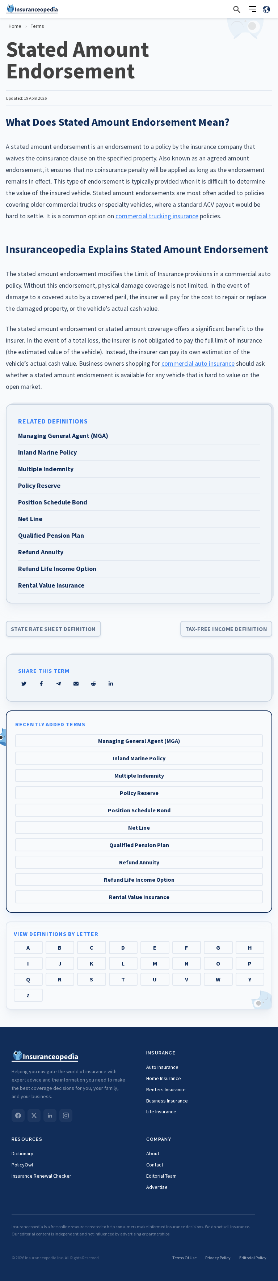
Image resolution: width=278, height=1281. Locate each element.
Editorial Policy (252, 1257)
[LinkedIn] (49, 1115)
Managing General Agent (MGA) (139, 740)
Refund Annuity (139, 862)
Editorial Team (161, 1176)
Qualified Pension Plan (139, 844)
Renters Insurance (166, 1089)
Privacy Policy (218, 1257)
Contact (154, 1164)
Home (15, 26)
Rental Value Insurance (139, 896)
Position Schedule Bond (139, 810)
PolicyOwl (22, 1164)
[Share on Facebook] (41, 683)
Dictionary (22, 1153)
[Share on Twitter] (24, 683)
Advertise (157, 1187)
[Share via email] (76, 683)
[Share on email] (93, 683)
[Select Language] (266, 9)
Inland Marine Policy (139, 758)
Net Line (139, 827)
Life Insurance (161, 1111)
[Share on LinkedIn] (111, 683)
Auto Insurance (162, 1067)
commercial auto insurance (198, 363)
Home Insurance (163, 1078)
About (152, 1153)
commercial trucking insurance (156, 216)
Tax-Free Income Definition (226, 628)
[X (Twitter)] (34, 1115)
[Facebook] (18, 1115)
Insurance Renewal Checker (41, 1176)
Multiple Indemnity (139, 775)
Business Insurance (167, 1100)
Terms (37, 26)
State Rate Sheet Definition (53, 628)
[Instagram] (65, 1115)
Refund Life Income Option (139, 879)
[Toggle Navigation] (253, 9)
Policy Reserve (139, 792)
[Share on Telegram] (58, 683)
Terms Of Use (184, 1257)
